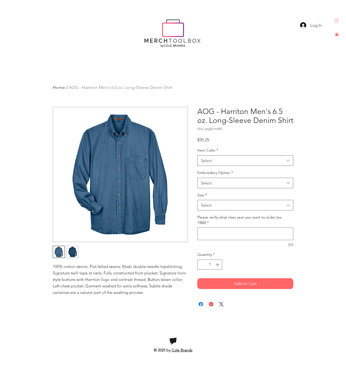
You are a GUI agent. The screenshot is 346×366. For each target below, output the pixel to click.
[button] (336, 20)
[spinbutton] (210, 264)
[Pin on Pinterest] (211, 304)
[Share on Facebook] (201, 304)
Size (202, 195)
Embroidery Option (215, 172)
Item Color (207, 150)
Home (59, 87)
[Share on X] (221, 304)
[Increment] (218, 264)
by (173, 45)
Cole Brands (182, 350)
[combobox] (245, 160)
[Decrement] (201, 264)
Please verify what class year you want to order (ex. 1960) (240, 220)
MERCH (173, 41)
